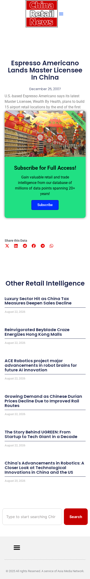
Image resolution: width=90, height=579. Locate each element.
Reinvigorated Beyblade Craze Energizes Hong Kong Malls (37, 332)
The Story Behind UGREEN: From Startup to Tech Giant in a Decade (41, 434)
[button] (61, 13)
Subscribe (45, 205)
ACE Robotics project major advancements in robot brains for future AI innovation (41, 365)
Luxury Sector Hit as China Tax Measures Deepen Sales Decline (38, 301)
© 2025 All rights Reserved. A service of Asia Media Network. (45, 571)
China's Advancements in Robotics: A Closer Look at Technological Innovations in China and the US (44, 467)
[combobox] (32, 516)
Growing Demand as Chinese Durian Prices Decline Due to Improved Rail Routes (43, 400)
